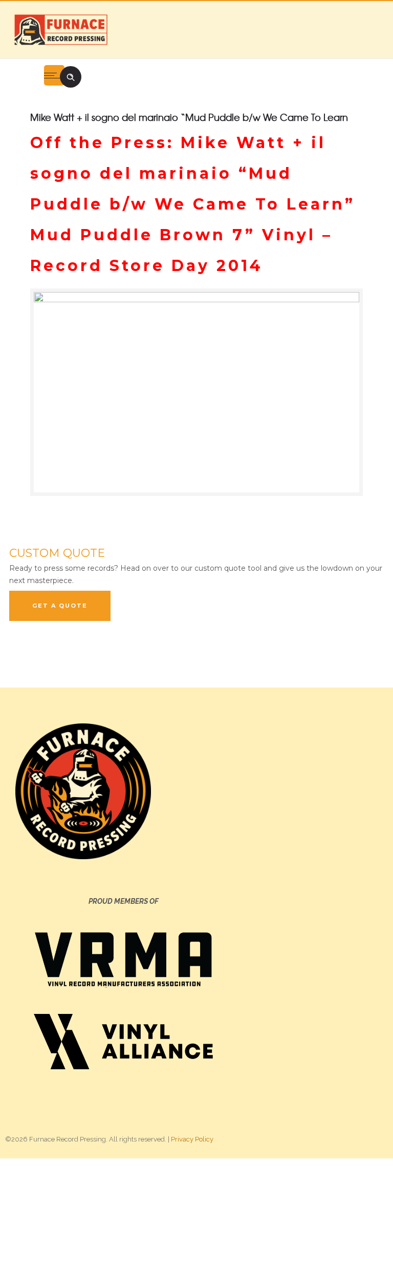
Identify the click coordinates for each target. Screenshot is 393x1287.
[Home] (60, 29)
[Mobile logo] (196, 1222)
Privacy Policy (192, 1139)
